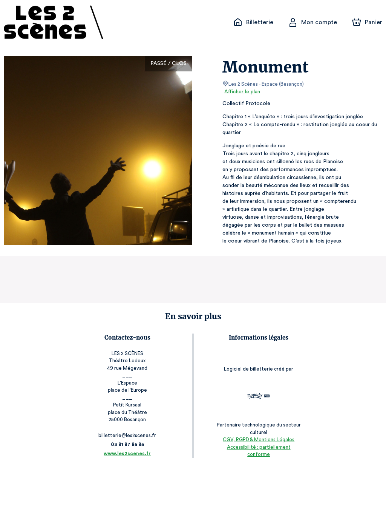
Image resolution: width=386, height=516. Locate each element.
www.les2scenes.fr (127, 453)
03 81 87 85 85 (127, 444)
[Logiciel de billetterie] (258, 397)
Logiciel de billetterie (248, 368)
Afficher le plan (242, 91)
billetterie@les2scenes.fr (127, 435)
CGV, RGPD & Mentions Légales (258, 439)
